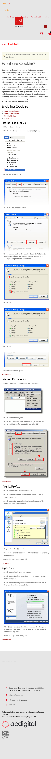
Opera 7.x (8, 118)
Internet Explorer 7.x (12, 111)
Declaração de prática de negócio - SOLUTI (25, 690)
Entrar (46, 17)
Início (4, 44)
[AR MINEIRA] (15, 19)
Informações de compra (18, 700)
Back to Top (6, 374)
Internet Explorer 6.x (12, 113)
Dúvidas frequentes (16, 695)
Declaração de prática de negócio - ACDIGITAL (26, 688)
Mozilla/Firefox (10, 116)
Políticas (12, 705)
